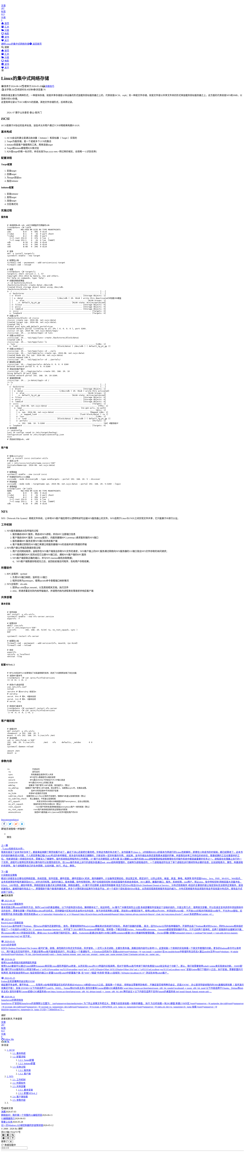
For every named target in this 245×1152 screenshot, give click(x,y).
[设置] (3, 1138)
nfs (13, 819)
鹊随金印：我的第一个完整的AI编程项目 (21, 1115)
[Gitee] (2, 1042)
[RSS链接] (8, 1042)
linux (3, 819)
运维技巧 (49, 86)
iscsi (17, 819)
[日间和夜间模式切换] (8, 1135)
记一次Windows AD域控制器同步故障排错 (22, 1125)
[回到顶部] (12, 1138)
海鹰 (3, 1111)
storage (9, 819)
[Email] (5, 1042)
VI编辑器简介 (8, 1118)
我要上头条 (6, 1122)
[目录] (8, 1138)
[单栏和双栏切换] (12, 1135)
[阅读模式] (3, 1135)
